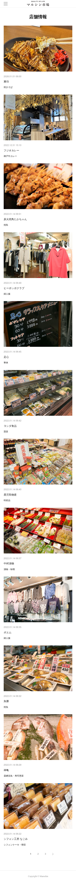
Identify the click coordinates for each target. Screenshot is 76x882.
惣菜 (6, 431)
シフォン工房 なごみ (16, 839)
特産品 (7, 500)
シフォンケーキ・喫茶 (15, 844)
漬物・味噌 (9, 569)
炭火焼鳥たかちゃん (15, 219)
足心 (6, 357)
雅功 (6, 81)
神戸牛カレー (10, 155)
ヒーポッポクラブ (14, 288)
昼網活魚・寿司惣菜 (14, 775)
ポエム (7, 632)
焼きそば (8, 86)
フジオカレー (11, 150)
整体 (6, 362)
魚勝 (6, 701)
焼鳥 (6, 224)
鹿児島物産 (10, 494)
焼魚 (6, 706)
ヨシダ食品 (10, 426)
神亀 (6, 770)
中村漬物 (9, 563)
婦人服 (7, 293)
